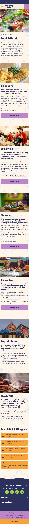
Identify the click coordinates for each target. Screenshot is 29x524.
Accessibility (13, 515)
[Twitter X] (22, 492)
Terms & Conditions (9, 517)
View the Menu (14, 115)
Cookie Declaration (20, 517)
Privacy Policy (21, 515)
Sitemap (7, 515)
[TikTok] (17, 492)
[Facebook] (7, 492)
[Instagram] (12, 492)
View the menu (14, 182)
